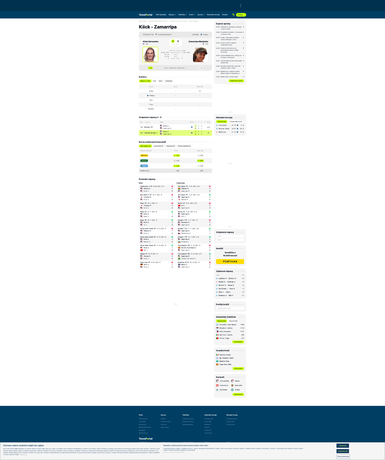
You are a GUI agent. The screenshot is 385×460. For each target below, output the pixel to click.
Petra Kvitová (142, 424)
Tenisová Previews (166, 421)
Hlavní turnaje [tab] (221, 121)
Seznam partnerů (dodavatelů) (173, 452)
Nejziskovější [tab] (221, 321)
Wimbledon (207, 424)
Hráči (191, 14)
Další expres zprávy (236, 81)
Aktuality (163, 418)
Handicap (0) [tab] (171, 146)
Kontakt (228, 442)
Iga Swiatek (142, 430)
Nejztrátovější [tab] (233, 321)
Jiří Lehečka (142, 421)
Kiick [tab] (160, 81)
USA (147, 44)
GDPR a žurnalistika (188, 442)
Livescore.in (224, 385)
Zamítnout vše (343, 451)
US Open (206, 427)
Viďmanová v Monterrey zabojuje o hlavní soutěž (231, 28)
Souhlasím (342, 445)
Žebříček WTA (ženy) (188, 421)
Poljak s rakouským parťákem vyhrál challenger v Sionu (230, 38)
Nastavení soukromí (166, 442)
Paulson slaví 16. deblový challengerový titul (228, 44)
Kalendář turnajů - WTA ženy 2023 (158, 21)
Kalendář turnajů (213, 14)
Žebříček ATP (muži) (188, 418)
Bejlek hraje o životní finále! (229, 77)
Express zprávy (165, 427)
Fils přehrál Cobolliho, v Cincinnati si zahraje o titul (231, 33)
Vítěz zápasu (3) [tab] (145, 146)
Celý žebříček (238, 342)
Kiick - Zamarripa (193, 21)
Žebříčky (181, 14)
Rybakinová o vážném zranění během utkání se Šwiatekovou (230, 72)
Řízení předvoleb (343, 456)
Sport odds (238, 385)
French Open (208, 421)
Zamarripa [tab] (169, 81)
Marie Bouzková (143, 433)
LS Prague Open (230, 424)
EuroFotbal (223, 390)
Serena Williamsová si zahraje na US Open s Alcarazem (231, 56)
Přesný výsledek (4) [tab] (184, 146)
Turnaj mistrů (207, 430)
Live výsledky (224, 381)
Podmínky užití (143, 442)
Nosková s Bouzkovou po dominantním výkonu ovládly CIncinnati (229, 50)
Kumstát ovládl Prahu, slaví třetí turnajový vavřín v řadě (230, 67)
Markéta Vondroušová (145, 427)
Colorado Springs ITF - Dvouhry (178, 21)
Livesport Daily (230, 421)
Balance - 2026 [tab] (145, 81)
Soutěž (224, 14)
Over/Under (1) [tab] (158, 146)
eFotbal (237, 390)
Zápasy (171, 14)
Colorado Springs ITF (164, 34)
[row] (175, 127)
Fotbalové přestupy (231, 418)
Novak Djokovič (143, 418)
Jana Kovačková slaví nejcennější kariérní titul (231, 62)
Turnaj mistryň (208, 433)
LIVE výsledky (161, 14)
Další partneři (238, 394)
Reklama (206, 442)
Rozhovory (164, 424)
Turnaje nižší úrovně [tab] (235, 121)
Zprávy (200, 14)
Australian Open (208, 418)
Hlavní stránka (142, 21)
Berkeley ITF (148, 127)
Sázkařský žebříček (188, 424)
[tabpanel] (175, 97)
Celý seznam (238, 368)
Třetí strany (23, 454)
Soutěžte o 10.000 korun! (230, 254)
